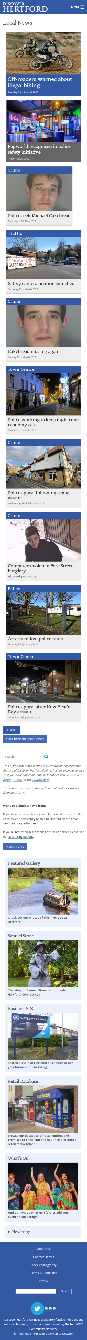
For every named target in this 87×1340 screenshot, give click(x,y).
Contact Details (43, 1257)
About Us (43, 1249)
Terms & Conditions (43, 1273)
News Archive (15, 846)
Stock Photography (43, 1265)
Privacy (43, 1281)
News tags (21, 1231)
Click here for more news (25, 739)
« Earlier (11, 730)
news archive (41, 788)
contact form (40, 779)
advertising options (20, 836)
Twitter (17, 779)
